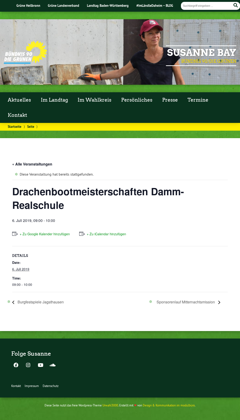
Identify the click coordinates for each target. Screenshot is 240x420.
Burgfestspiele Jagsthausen (40, 302)
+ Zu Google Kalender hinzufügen (45, 234)
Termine (198, 100)
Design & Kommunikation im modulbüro (169, 405)
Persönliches (136, 100)
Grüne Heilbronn (28, 5)
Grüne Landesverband (63, 5)
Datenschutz (51, 386)
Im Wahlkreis (94, 100)
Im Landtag (54, 100)
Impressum (32, 386)
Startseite (14, 126)
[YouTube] (40, 365)
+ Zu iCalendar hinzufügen (106, 234)
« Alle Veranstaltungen (32, 164)
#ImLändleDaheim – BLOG (154, 5)
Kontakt (17, 115)
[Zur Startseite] (25, 62)
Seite (30, 126)
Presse (170, 100)
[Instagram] (28, 365)
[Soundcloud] (52, 365)
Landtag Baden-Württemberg (108, 5)
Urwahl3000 (110, 405)
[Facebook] (16, 365)
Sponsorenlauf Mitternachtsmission (186, 302)
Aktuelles (19, 100)
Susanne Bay (201, 52)
